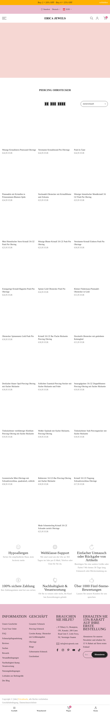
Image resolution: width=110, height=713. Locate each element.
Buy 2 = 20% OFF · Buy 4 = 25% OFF (55, 2)
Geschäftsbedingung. (10, 703)
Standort (46, 9)
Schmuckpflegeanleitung (12, 638)
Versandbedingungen (10, 658)
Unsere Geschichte (9, 624)
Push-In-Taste (79, 150)
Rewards (5, 653)
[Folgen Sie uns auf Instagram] (63, 650)
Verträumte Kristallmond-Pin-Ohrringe (54, 150)
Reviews (5, 643)
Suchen (5, 648)
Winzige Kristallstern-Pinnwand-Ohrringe (19, 150)
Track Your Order (9, 629)
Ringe (31, 647)
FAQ (4, 634)
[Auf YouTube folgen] (73, 650)
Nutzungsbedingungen (11, 671)
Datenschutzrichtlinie (28, 703)
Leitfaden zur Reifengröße (12, 676)
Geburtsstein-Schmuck (38, 652)
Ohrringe (32, 642)
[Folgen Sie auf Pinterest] (68, 650)
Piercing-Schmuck (36, 629)
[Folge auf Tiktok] (79, 650)
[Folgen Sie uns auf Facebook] (57, 650)
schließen (6, 2)
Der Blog (6, 681)
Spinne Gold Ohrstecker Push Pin (51, 289)
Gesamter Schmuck (37, 624)
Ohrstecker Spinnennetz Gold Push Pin (18, 336)
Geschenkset (34, 656)
